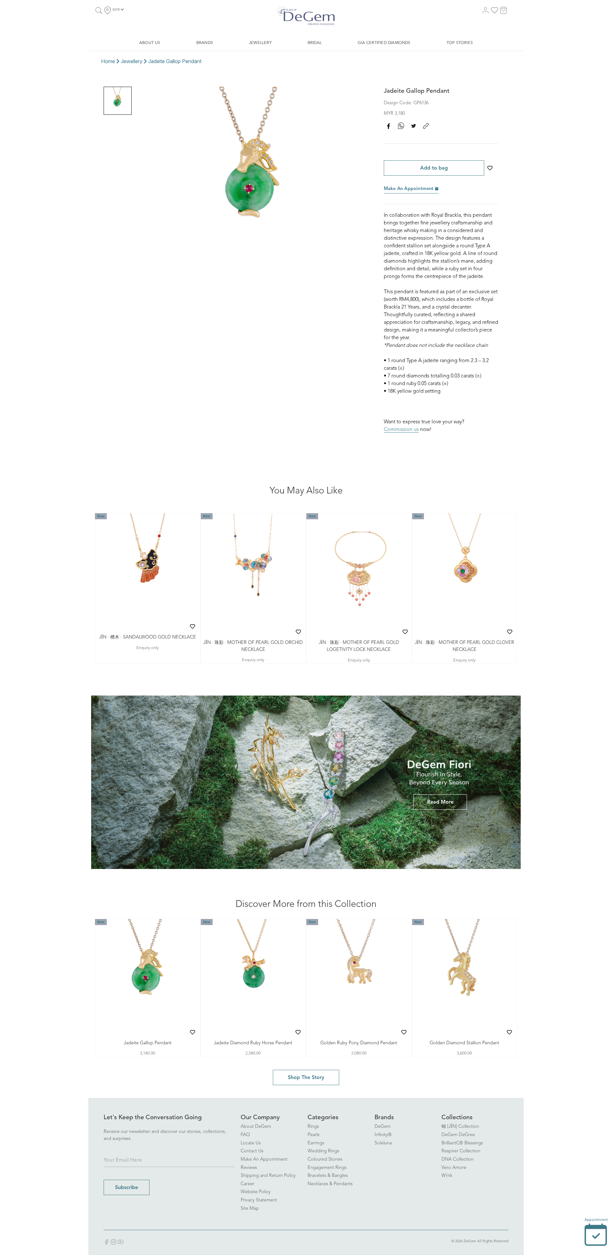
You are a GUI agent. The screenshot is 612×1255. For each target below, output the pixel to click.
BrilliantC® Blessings (462, 1143)
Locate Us (251, 1143)
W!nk (446, 1175)
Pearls (313, 1135)
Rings (313, 1126)
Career (247, 1184)
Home (108, 61)
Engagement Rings (327, 1167)
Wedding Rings (323, 1151)
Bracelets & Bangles (328, 1175)
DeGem (382, 1126)
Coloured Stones (325, 1159)
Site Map (250, 1208)
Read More (440, 802)
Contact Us (252, 1151)
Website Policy (256, 1192)
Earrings (316, 1143)
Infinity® (383, 1135)
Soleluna (383, 1143)
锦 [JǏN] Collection (460, 1126)
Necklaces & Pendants (330, 1184)
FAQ (245, 1135)
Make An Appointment (409, 188)
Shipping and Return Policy (268, 1175)
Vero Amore (453, 1167)
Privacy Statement (259, 1200)
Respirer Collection (460, 1151)
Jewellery (131, 61)
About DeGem (256, 1126)
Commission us (401, 429)
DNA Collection (457, 1159)
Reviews (249, 1167)
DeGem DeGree (458, 1135)
